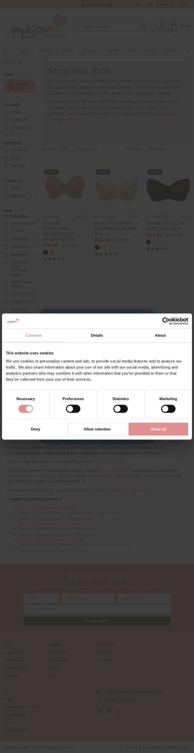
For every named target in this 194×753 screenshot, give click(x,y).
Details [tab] (97, 335)
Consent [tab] (33, 335)
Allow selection (97, 429)
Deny (35, 429)
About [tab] (160, 335)
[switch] (73, 410)
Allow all (158, 429)
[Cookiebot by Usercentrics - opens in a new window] (166, 321)
